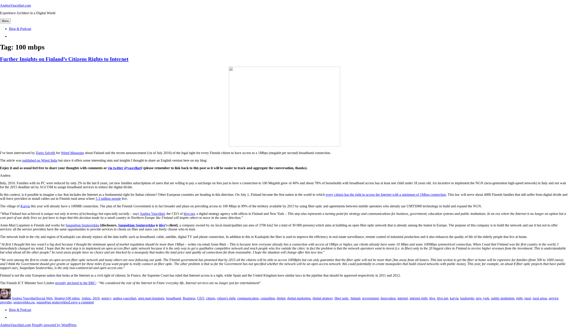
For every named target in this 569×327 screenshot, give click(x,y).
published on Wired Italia (39, 160)
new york (482, 298)
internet (402, 298)
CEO (200, 298)
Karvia (25, 206)
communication (248, 298)
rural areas (540, 298)
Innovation (388, 298)
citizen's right (226, 298)
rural (527, 298)
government (370, 298)
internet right (418, 298)
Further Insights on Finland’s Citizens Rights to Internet (64, 59)
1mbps (86, 298)
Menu (5, 21)
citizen (210, 298)
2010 (96, 298)
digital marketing (299, 298)
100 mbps (73, 298)
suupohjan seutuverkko (52, 302)
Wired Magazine (72, 153)
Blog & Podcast (20, 29)
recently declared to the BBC (75, 283)
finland (355, 298)
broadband (173, 298)
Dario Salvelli (45, 153)
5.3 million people (108, 198)
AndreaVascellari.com (15, 5)
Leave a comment (81, 302)
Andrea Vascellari (152, 214)
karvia (454, 298)
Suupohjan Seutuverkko (82, 225)
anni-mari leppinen (151, 298)
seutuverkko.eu (24, 302)
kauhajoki (467, 298)
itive (162, 225)
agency (106, 298)
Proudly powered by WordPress (54, 325)
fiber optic (342, 298)
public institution (502, 298)
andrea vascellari (124, 298)
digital (281, 298)
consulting (267, 298)
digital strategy (323, 298)
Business (189, 298)
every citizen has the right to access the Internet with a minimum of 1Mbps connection (386, 194)
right (519, 298)
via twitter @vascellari (124, 168)
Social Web (44, 298)
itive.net (189, 214)
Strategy (60, 298)
